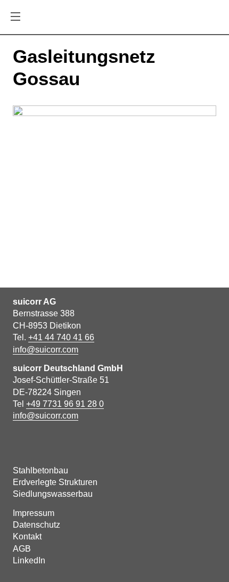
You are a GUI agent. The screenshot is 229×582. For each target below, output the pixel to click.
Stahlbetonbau (40, 470)
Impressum (33, 513)
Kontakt (27, 536)
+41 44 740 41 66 (61, 337)
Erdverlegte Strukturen (55, 482)
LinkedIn (29, 560)
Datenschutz (36, 524)
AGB (22, 548)
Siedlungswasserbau (53, 493)
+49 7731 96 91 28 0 (65, 403)
